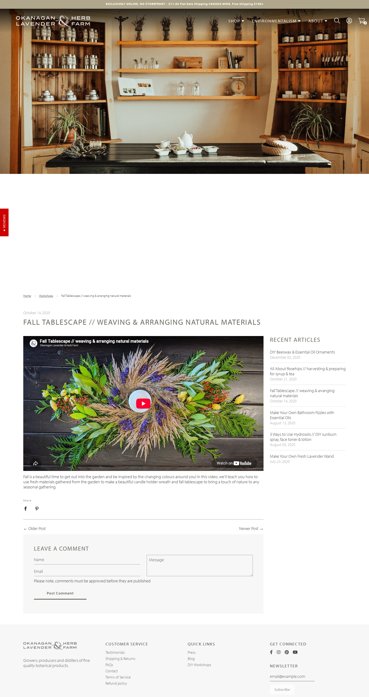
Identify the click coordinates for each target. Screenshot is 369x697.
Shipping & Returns (120, 658)
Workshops (46, 296)
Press (192, 652)
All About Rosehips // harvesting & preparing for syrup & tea (308, 371)
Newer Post (248, 528)
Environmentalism (275, 21)
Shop (235, 21)
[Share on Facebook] (27, 508)
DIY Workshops (199, 664)
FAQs (109, 664)
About (316, 21)
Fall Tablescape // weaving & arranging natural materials (302, 393)
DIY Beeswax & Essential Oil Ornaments (302, 352)
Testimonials (115, 652)
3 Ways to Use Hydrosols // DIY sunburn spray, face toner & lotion (303, 436)
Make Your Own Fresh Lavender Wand (302, 456)
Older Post (37, 528)
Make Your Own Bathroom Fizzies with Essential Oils (302, 415)
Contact (111, 670)
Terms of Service (118, 677)
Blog (191, 658)
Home (27, 296)
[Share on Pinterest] (37, 508)
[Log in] (349, 20)
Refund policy (116, 683)
